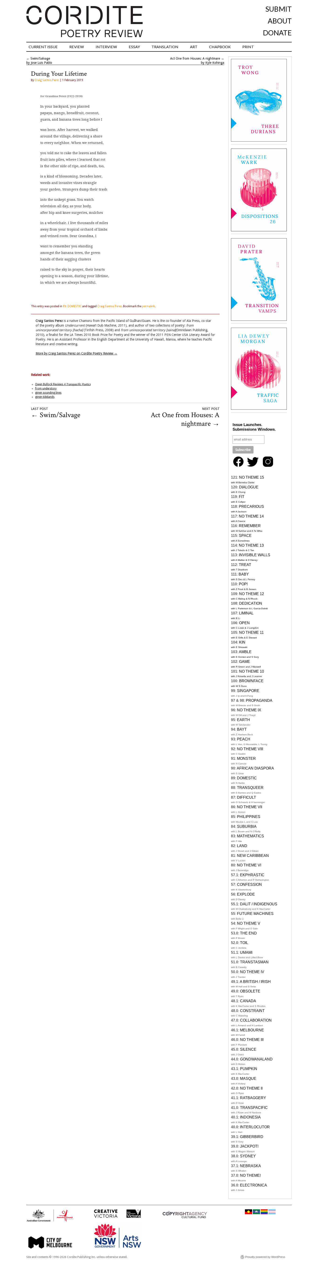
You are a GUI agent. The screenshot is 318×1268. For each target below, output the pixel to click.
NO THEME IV (252, 972)
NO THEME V (248, 923)
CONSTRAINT (252, 1011)
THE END (248, 933)
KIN (242, 642)
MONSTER (246, 758)
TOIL (244, 943)
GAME (244, 662)
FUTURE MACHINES (255, 914)
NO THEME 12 (251, 594)
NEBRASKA (250, 1166)
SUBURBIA (247, 826)
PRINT (248, 46)
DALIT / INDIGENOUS (258, 904)
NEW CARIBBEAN (253, 856)
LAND (242, 846)
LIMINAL (246, 613)
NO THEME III (252, 1040)
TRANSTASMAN (254, 962)
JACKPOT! (249, 1146)
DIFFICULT (246, 797)
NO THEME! (250, 1175)
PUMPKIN (248, 1069)
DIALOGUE (248, 487)
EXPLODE (246, 894)
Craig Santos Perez (47, 80)
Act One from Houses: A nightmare (195, 58)
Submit (278, 9)
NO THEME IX (249, 710)
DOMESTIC (247, 778)
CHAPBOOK (220, 46)
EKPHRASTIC (252, 875)
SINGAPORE (248, 691)
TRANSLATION (165, 46)
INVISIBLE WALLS (254, 555)
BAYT (242, 729)
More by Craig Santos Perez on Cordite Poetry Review (76, 353)
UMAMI (246, 952)
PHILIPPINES (248, 817)
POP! (243, 584)
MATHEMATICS (250, 836)
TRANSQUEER (250, 788)
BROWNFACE (251, 681)
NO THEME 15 (251, 477)
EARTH (243, 720)
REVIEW (76, 46)
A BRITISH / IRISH (255, 982)
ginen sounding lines (48, 392)
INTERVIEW (106, 46)
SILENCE (248, 1049)
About (280, 21)
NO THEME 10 (251, 671)
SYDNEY (248, 1156)
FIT (241, 497)
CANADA (248, 1001)
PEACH (243, 739)
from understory (46, 388)
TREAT (245, 565)
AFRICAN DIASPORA (255, 768)
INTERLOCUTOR (255, 1127)
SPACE (245, 536)
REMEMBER (250, 526)
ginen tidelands (44, 397)
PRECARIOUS (251, 506)
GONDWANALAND (256, 1059)
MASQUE (248, 1079)
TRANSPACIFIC (254, 1108)
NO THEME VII (249, 807)
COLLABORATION (256, 1020)
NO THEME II (251, 1088)
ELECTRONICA (253, 1185)
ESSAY (134, 46)
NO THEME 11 (251, 632)
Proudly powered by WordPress (265, 1257)
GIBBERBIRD (251, 1137)
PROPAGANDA (259, 700)
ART (193, 46)
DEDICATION (250, 603)
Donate (277, 32)
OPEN (244, 623)
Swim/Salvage (40, 58)
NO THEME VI (249, 865)
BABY (244, 574)
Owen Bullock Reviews (63, 384)
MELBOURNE (252, 1030)
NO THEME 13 (251, 545)
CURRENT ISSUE (43, 46)
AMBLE (245, 652)
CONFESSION (249, 884)
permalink (148, 306)
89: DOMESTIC (72, 306)
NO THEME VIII (250, 749)
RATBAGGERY (253, 1098)
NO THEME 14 (251, 516)
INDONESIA (250, 1117)
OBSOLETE (250, 991)
